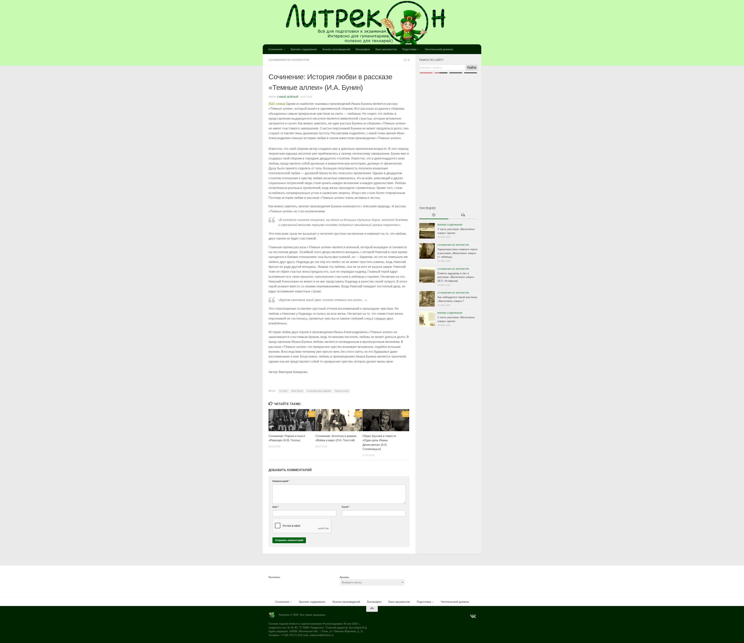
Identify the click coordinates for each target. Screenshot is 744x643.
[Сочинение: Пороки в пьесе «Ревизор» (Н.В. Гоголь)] (292, 420)
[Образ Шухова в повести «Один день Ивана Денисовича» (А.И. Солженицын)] (386, 420)
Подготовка (409, 49)
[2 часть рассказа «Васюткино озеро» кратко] (427, 231)
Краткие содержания (304, 49)
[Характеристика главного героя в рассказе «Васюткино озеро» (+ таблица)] (427, 251)
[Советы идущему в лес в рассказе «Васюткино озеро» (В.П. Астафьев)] (427, 275)
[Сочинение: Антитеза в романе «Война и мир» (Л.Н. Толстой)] (338, 420)
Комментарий (280, 481)
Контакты (274, 577)
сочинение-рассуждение (319, 391)
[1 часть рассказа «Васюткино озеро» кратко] (427, 319)
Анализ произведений (336, 49)
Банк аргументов (386, 49)
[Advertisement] (448, 133)
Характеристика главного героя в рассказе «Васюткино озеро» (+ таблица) (457, 253)
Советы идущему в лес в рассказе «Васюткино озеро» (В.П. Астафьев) (455, 277)
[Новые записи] (433, 215)
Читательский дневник (439, 49)
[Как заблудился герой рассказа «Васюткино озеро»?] (427, 299)
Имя (275, 507)
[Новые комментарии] (462, 215)
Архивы (344, 577)
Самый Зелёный (287, 97)
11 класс (283, 391)
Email (346, 507)
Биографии (363, 49)
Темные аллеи (342, 391)
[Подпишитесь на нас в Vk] (472, 616)
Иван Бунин (297, 391)
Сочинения (275, 49)
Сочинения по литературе (289, 59)
